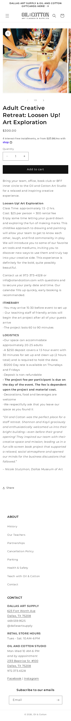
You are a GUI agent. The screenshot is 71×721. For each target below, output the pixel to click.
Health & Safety (17, 567)
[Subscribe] (58, 700)
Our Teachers (16, 534)
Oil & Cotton (40, 714)
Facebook (14, 678)
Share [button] (10, 487)
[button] (7, 16)
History (12, 526)
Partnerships (16, 543)
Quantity (8, 148)
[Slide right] (44, 100)
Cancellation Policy (20, 551)
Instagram (31, 678)
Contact (12, 584)
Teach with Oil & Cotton (23, 576)
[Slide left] (27, 100)
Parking (12, 559)
